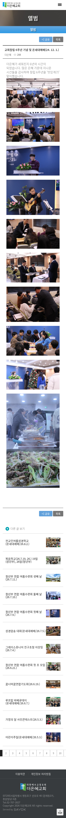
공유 (47, 39)
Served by (8, 809)
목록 (58, 39)
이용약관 (20, 774)
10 (60, 753)
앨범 (33, 29)
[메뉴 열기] (60, 4)
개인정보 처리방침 (41, 774)
